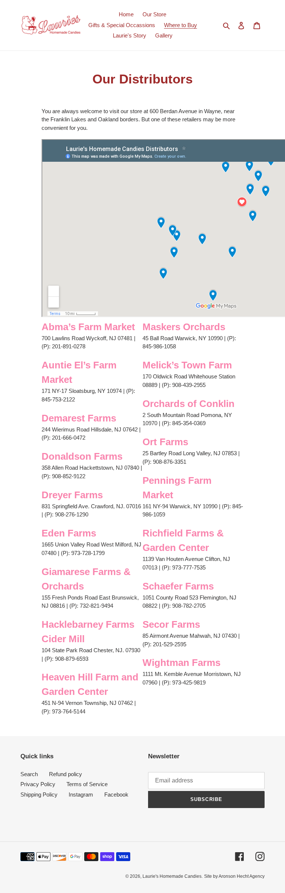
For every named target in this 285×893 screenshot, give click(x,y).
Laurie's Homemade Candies (172, 876)
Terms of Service (87, 784)
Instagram (81, 794)
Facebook (116, 794)
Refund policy (65, 774)
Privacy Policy (37, 784)
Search (29, 774)
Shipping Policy (39, 794)
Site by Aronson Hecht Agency (234, 876)
